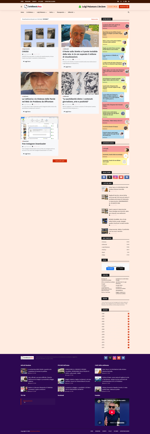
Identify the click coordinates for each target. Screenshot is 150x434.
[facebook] (118, 1)
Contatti (34, 1)
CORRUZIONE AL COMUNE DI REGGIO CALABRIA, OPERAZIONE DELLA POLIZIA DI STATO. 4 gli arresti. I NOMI (77, 371)
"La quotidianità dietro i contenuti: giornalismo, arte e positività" (78, 100)
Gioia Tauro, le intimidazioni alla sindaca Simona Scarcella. (118, 188)
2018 (115, 334)
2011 (115, 347)
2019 (115, 331)
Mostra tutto (94, 19)
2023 (115, 321)
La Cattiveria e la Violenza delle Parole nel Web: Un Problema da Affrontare (38, 100)
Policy (110, 431)
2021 (115, 326)
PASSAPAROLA (119, 290)
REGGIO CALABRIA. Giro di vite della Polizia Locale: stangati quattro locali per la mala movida (119, 221)
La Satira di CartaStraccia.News (121, 288)
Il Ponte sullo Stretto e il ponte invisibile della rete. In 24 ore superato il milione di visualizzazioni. (80, 54)
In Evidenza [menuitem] (30, 12)
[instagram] (124, 1)
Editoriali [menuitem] (70, 12)
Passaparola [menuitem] (60, 12)
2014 (115, 339)
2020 (115, 329)
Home (22, 1)
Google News (119, 285)
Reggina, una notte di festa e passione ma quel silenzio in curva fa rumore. (111, 48)
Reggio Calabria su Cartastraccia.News (120, 293)
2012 (115, 345)
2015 (115, 337)
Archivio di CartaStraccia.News (106, 279)
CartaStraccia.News (50, 1)
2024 (115, 318)
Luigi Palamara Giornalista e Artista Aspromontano (106, 289)
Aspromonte (26, 49)
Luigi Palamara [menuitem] (41, 12)
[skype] (128, 1)
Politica (115, 249)
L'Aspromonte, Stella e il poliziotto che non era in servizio (119, 230)
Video (115, 255)
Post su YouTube (105, 292)
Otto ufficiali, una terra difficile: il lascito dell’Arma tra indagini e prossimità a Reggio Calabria (112, 33)
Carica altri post (59, 161)
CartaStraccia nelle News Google (122, 279)
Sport (115, 252)
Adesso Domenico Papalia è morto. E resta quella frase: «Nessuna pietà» (114, 388)
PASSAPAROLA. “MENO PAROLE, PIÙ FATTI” (112, 120)
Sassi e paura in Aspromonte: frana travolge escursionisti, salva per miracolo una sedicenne (119, 211)
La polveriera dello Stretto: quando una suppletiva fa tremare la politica (111, 25)
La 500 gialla (105, 148)
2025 (115, 316)
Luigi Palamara (27, 54)
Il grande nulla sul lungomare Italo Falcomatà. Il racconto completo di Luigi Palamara (111, 87)
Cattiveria (25, 96)
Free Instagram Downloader (34, 144)
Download (25, 141)
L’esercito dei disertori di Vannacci (110, 126)
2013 (115, 342)
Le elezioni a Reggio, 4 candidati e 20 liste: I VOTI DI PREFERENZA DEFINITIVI (78, 388)
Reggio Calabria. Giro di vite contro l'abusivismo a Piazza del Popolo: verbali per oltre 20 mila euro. (113, 71)
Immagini (103, 286)
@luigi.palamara (27, 401)
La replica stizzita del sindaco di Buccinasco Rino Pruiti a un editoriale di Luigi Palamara (112, 63)
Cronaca (115, 242)
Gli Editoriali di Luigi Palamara (121, 282)
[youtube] (121, 177)
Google (103, 284)
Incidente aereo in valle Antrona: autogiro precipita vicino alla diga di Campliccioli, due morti (111, 113)
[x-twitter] (121, 1)
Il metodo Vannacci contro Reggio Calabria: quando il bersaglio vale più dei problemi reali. (111, 134)
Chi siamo (40, 1)
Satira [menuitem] (51, 12)
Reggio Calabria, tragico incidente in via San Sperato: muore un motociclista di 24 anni (78, 380)
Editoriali (66, 49)
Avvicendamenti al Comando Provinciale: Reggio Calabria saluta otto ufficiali (112, 79)
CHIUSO (25, 51)
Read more (105, 28)
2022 (115, 324)
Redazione (27, 1)
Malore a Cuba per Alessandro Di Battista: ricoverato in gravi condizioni (112, 41)
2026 (115, 313)
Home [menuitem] (22, 12)
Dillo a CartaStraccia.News (108, 282)
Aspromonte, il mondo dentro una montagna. (113, 154)
